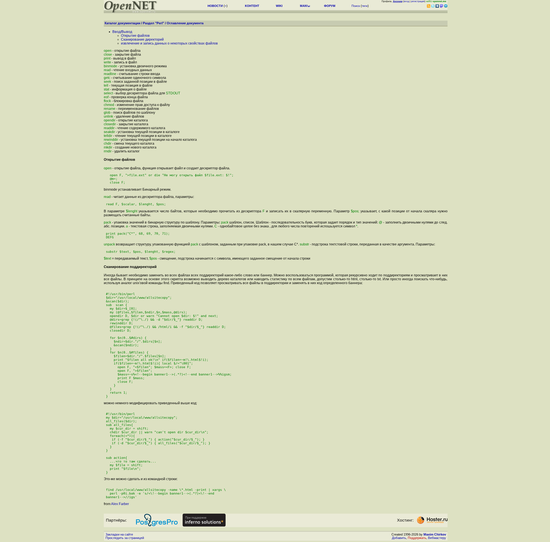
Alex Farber (120, 504)
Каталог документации (122, 23)
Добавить (399, 538)
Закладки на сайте (119, 534)
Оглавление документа (185, 23)
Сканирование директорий (142, 39)
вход (406, 1)
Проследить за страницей (124, 538)
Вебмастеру (437, 538)
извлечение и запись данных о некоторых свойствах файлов (169, 43)
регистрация (418, 1)
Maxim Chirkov (434, 534)
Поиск (355, 6)
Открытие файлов (135, 35)
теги (365, 6)
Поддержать (417, 538)
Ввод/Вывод (122, 32)
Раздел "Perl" (153, 23)
